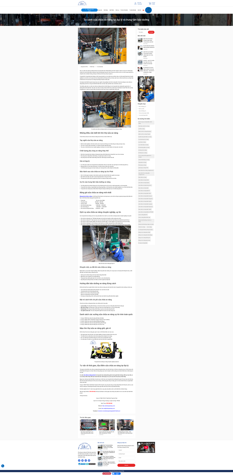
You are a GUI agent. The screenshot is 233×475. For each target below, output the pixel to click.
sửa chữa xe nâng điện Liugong (145, 204)
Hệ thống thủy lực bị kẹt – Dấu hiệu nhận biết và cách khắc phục (125, 432)
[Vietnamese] (143, 10)
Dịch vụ (117, 10)
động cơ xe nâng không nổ (144, 237)
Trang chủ (100, 10)
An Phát (86, 66)
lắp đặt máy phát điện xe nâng (145, 136)
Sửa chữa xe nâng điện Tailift (145, 209)
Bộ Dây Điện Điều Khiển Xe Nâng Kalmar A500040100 (109, 452)
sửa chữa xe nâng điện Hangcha (145, 198)
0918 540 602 (92, 391)
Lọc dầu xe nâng (142, 142)
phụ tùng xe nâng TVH (143, 167)
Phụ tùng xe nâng (142, 165)
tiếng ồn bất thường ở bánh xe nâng (145, 221)
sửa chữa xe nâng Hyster (144, 182)
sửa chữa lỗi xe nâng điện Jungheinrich (144, 174)
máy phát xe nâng (142, 162)
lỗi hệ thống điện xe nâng (144, 147)
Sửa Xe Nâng (142, 110)
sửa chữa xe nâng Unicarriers (145, 185)
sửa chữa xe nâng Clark (144, 180)
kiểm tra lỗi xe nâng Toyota (144, 134)
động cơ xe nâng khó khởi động (145, 235)
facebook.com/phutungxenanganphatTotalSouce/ (109, 411)
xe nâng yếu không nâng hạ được (146, 229)
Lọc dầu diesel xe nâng (143, 139)
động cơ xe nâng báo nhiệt (144, 232)
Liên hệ (139, 10)
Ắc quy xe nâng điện (143, 243)
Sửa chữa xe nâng (142, 177)
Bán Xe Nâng (141, 106)
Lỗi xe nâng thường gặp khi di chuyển (145, 156)
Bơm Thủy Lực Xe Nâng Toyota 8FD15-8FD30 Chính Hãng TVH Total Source (109, 457)
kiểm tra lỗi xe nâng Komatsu (145, 131)
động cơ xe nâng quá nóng (144, 240)
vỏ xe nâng (149, 227)
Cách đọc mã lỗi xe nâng (144, 126)
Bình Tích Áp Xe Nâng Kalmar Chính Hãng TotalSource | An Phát (148, 40)
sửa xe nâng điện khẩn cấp (144, 217)
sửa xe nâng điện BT (143, 214)
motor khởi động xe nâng (144, 159)
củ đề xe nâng (142, 128)
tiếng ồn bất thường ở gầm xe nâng (146, 224)
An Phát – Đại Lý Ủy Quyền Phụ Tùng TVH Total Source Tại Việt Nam (148, 62)
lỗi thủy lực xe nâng (143, 152)
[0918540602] (2, 465)
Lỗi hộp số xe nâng (143, 150)
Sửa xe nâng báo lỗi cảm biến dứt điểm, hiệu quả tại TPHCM (106, 432)
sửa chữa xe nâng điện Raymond (146, 206)
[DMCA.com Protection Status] (90, 463)
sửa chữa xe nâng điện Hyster (145, 201)
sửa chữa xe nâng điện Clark (145, 193)
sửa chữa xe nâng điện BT (144, 190)
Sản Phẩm (112, 10)
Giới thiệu (106, 10)
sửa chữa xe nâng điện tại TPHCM (146, 212)
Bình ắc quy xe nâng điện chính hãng (145, 122)
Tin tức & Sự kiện (124, 10)
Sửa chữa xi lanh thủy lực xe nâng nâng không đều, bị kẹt (87, 432)
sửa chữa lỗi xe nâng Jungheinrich (146, 170)
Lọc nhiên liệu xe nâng (143, 144)
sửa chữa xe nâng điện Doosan (145, 196)
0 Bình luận (92, 66)
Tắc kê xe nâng (142, 227)
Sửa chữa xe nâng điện (143, 188)
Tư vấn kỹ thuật (133, 10)
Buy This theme (148, 10)
